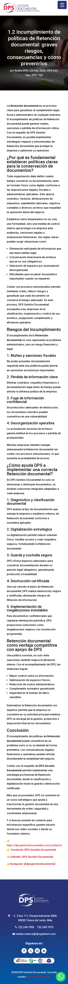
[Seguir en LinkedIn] (44, 950)
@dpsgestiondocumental (39, 863)
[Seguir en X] (30, 950)
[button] (61, 977)
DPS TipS (37, 75)
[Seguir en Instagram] (37, 950)
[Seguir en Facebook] (24, 950)
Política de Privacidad (38, 976)
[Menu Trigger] (62, 5)
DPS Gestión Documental (40, 849)
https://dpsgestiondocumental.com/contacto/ (34, 845)
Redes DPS (21, 70)
